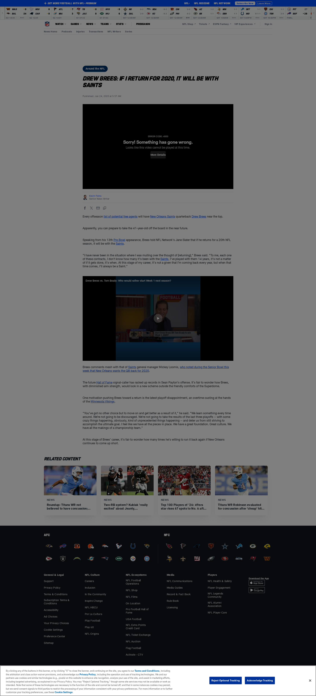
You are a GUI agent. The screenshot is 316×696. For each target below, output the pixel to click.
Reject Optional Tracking (225, 680)
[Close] (310, 680)
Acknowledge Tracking (260, 680)
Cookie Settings (64, 692)
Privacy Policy (88, 674)
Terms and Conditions (147, 670)
